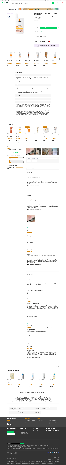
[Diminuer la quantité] (34, 27)
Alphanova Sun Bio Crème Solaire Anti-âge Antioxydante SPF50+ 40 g (40, 397)
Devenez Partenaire (24, 434)
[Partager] (58, 13)
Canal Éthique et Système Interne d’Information (52, 459)
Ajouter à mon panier (48, 27)
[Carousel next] (59, 59)
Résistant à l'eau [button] (36, 20)
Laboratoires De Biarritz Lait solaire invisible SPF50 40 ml (22, 397)
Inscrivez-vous (22, 443)
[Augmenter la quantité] (37, 27)
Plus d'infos (39, 46)
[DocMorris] (6, 3)
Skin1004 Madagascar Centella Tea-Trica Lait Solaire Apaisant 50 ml (41, 399)
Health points (23, 435)
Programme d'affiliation (24, 433)
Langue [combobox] (33, 160)
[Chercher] (53, 3)
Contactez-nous (10, 431)
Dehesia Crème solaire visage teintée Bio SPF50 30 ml (22, 398)
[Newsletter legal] (7, 446)
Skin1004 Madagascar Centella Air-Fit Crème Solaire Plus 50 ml (22, 399)
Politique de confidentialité (55, 456)
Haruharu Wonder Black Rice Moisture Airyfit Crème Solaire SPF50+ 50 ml (44, 401)
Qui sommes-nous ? (24, 430)
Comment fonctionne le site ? (25, 431)
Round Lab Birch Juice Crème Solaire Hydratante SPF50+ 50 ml (43, 400)
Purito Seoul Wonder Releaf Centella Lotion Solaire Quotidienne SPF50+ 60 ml (22, 401)
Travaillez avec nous (24, 432)
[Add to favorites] (58, 27)
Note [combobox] (28, 160)
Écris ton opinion (15, 152)
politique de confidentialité (14, 446)
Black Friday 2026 (23, 438)
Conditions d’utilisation (56, 457)
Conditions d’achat (56, 458)
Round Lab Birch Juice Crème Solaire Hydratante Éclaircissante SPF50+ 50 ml (23, 400)
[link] (12, 148)
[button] (30, 151)
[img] (19, 23)
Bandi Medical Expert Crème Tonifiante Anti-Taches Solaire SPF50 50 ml (40, 398)
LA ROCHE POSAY (36, 17)
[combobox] (52, 166)
